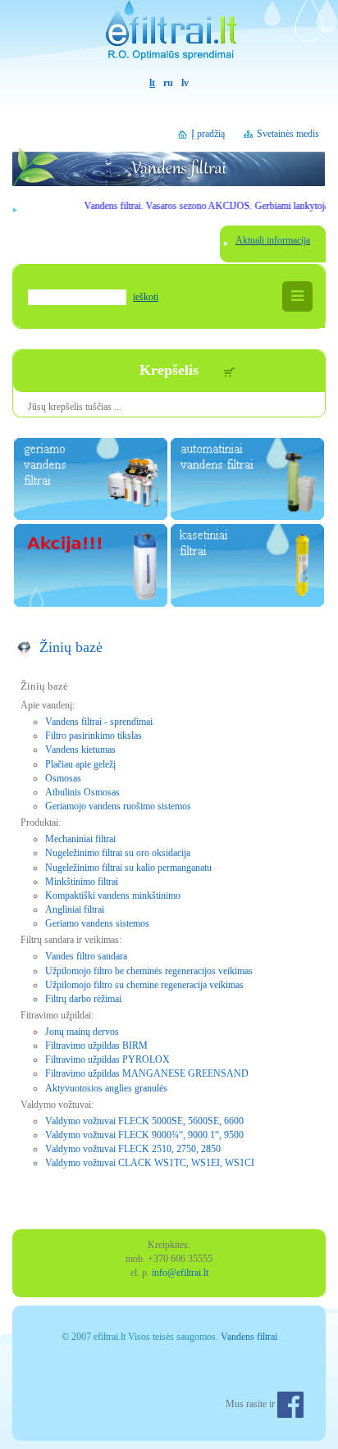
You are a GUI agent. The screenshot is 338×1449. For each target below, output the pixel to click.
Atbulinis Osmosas (82, 792)
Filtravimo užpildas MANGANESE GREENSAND (147, 1073)
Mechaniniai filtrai (80, 839)
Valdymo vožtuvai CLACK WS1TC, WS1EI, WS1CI (149, 1163)
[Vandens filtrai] (169, 38)
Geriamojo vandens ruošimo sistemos (118, 806)
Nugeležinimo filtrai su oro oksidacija (117, 853)
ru (168, 83)
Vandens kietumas (80, 749)
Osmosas (63, 778)
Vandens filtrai (249, 1336)
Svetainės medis (288, 133)
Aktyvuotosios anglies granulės (106, 1088)
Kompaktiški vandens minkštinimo (112, 895)
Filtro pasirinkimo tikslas (93, 735)
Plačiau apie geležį (80, 764)
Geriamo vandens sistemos (97, 923)
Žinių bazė (71, 647)
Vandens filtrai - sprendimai (99, 721)
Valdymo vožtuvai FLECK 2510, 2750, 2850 (133, 1149)
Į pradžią (208, 133)
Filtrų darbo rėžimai (83, 999)
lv (185, 83)
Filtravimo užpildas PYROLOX (107, 1059)
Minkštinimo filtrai (81, 881)
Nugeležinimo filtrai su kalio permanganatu (128, 867)
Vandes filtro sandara (86, 956)
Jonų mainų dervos (82, 1031)
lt (152, 83)
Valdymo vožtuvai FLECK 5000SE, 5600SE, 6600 (144, 1121)
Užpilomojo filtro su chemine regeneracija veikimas (144, 985)
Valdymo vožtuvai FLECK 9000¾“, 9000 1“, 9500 (144, 1135)
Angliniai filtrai (74, 909)
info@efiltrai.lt (180, 1272)
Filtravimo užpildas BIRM (96, 1045)
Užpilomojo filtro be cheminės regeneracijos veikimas (149, 971)
